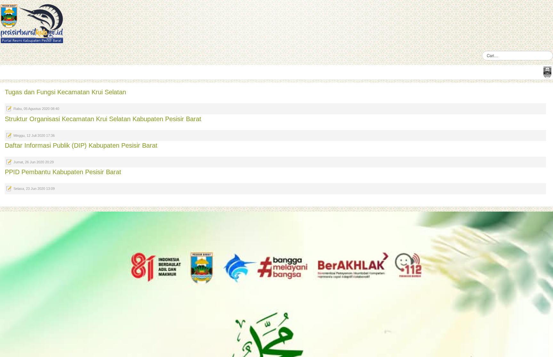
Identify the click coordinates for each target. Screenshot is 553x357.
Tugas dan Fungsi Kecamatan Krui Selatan (65, 92)
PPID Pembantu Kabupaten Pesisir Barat (63, 171)
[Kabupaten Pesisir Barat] (32, 23)
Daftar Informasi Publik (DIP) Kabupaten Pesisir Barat (81, 145)
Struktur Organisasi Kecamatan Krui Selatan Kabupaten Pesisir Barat (103, 118)
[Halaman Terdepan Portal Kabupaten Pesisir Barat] (547, 71)
